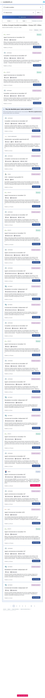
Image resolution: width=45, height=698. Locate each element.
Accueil (4, 609)
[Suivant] (34, 606)
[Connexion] (44, 2)
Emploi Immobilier (15, 609)
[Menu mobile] (1, 2)
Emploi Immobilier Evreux (25, 609)
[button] (40, 7)
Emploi (9, 609)
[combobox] (22, 7)
